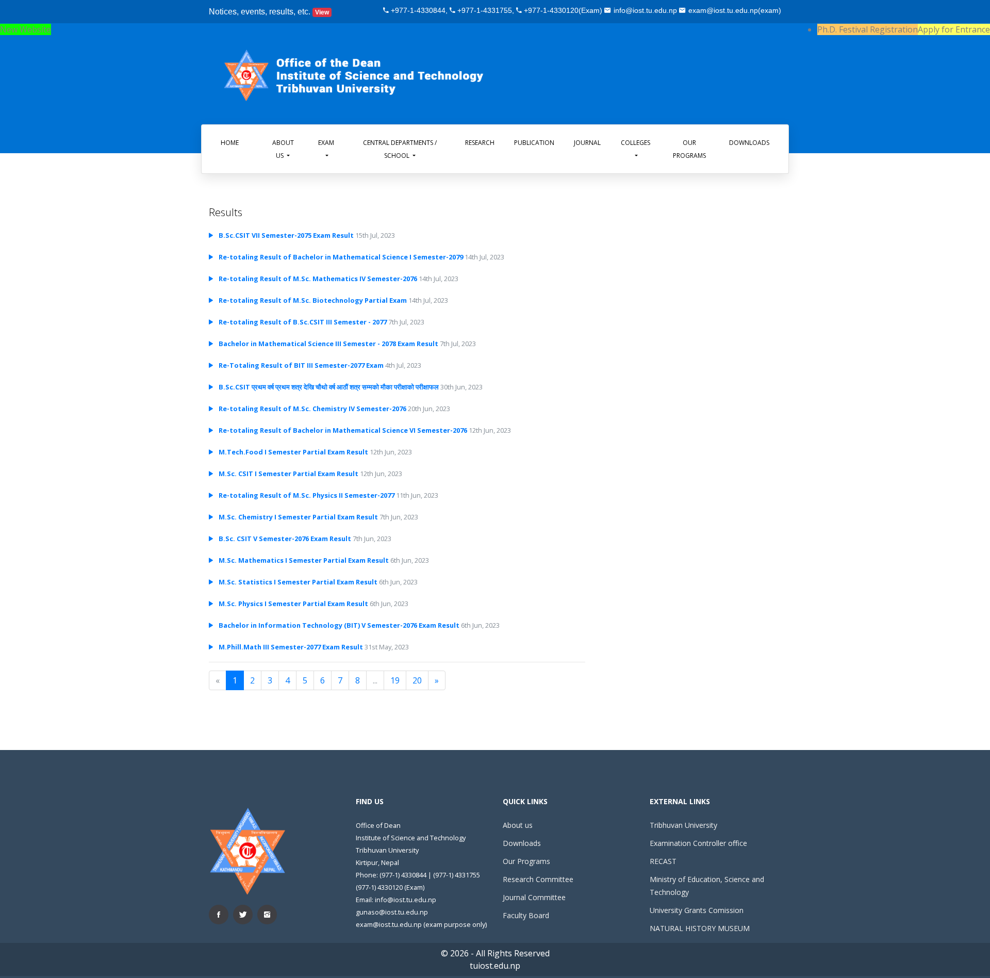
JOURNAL (587, 142)
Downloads (749, 142)
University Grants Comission (697, 910)
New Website (25, 29)
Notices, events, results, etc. (269, 11)
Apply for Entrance (954, 29)
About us (518, 825)
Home (230, 142)
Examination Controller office (698, 843)
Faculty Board (526, 915)
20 (417, 680)
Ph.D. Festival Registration (867, 29)
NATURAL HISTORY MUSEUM (700, 928)
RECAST (663, 861)
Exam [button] (326, 142)
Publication (534, 142)
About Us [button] (283, 149)
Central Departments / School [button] (400, 149)
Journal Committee (534, 897)
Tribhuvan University (683, 825)
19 (395, 680)
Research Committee (538, 879)
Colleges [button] (635, 142)
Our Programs (689, 149)
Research (479, 142)
